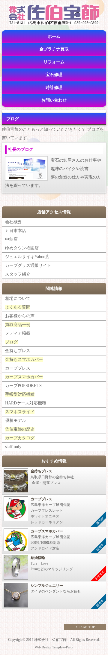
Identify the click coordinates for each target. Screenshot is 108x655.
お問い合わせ (54, 100)
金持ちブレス (17, 351)
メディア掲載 (17, 333)
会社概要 (13, 222)
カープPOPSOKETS (23, 385)
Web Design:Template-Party (54, 647)
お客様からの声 (19, 316)
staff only (13, 446)
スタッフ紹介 (17, 274)
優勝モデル (15, 420)
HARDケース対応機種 (25, 403)
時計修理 (54, 87)
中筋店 (11, 239)
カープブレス (17, 368)
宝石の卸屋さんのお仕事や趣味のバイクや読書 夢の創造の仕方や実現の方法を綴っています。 (53, 167)
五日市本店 (15, 230)
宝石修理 (54, 74)
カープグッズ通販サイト (28, 265)
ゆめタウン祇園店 (22, 248)
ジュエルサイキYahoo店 (27, 256)
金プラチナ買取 (54, 49)
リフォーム (54, 62)
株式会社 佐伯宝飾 (50, 640)
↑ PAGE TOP (85, 627)
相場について (17, 298)
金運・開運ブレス (51, 477)
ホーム (54, 36)
